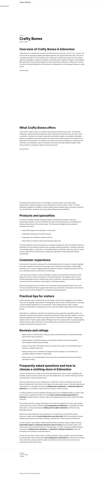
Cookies (22, 453)
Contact (22, 456)
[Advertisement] (52, 19)
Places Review (25, 2)
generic (22, 35)
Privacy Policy (24, 454)
